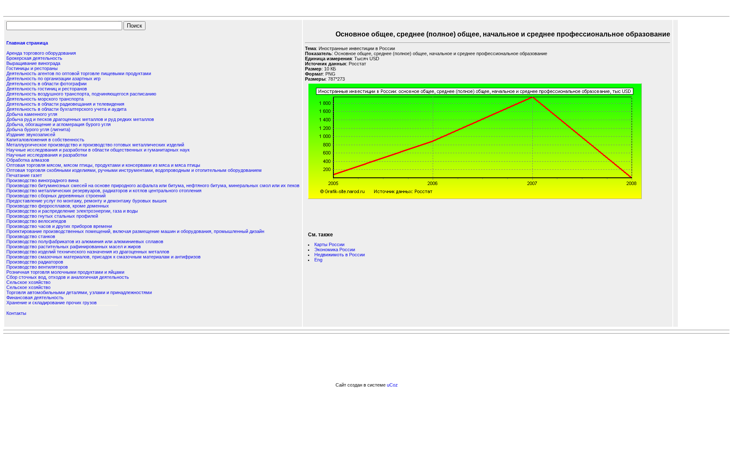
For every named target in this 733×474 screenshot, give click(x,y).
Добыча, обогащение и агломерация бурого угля (58, 124)
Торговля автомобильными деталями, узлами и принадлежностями (79, 292)
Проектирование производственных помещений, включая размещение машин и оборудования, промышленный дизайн (135, 231)
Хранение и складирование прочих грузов (51, 302)
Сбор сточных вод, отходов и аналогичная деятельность (67, 277)
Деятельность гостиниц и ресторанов (46, 88)
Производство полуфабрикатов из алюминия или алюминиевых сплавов (84, 241)
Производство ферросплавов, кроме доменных (57, 205)
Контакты (16, 313)
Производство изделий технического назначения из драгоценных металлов (87, 251)
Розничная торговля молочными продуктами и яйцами (65, 272)
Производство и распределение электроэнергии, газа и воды (72, 210)
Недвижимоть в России (339, 254)
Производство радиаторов (34, 261)
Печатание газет (24, 175)
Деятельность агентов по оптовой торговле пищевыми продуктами (78, 73)
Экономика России (334, 249)
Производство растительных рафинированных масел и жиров (73, 246)
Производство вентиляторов (37, 266)
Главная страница (27, 42)
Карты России (329, 244)
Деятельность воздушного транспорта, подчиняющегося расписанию (81, 93)
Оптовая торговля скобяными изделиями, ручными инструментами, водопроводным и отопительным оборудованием (134, 170)
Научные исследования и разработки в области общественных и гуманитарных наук (98, 149)
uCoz (392, 384)
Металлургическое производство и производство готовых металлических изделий (95, 144)
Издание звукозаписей (30, 134)
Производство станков (30, 236)
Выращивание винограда (33, 63)
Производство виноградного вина (42, 180)
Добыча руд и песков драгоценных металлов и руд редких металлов (80, 119)
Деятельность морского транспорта (45, 98)
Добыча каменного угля (31, 114)
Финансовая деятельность (35, 297)
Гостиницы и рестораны (32, 68)
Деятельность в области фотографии (46, 83)
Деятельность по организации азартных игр (53, 78)
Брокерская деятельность (34, 58)
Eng (318, 259)
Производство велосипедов (36, 221)
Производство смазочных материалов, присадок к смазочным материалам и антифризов (103, 256)
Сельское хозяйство (28, 282)
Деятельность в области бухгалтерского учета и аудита (66, 109)
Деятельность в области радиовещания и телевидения (65, 104)
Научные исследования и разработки (46, 154)
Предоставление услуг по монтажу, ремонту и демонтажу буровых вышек (86, 200)
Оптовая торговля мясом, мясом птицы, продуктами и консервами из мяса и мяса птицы (103, 165)
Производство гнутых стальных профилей (52, 216)
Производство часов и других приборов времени (59, 226)
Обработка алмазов (27, 160)
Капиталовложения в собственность (45, 139)
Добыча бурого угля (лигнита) (38, 129)
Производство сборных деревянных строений (56, 195)
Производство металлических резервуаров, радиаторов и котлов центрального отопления (103, 190)
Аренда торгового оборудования (41, 53)
